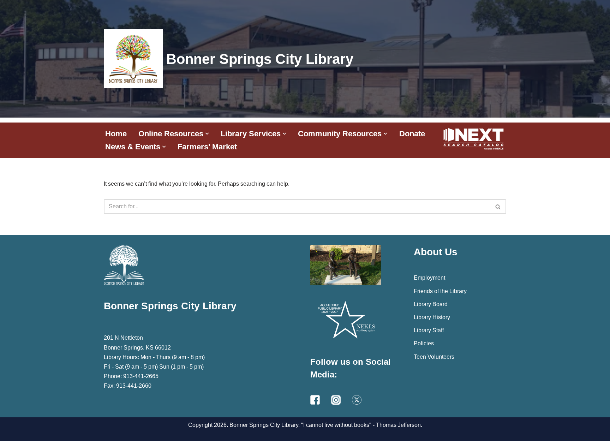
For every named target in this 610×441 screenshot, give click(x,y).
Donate (412, 133)
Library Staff (429, 330)
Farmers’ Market (207, 146)
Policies (424, 343)
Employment (429, 278)
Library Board (431, 304)
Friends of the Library (440, 291)
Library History (432, 317)
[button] (207, 134)
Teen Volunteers (434, 357)
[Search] (498, 206)
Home (116, 133)
